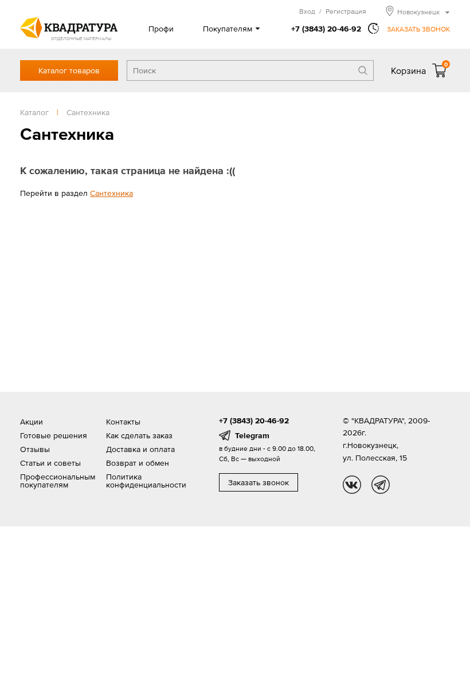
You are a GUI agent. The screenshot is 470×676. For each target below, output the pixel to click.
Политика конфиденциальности (146, 480)
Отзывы (35, 449)
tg (380, 484)
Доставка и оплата (140, 449)
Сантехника (111, 193)
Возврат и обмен (137, 462)
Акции (31, 421)
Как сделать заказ (139, 435)
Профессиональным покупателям (57, 480)
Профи (161, 28)
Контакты (123, 421)
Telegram (252, 435)
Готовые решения (53, 435)
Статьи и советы (50, 462)
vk (352, 484)
